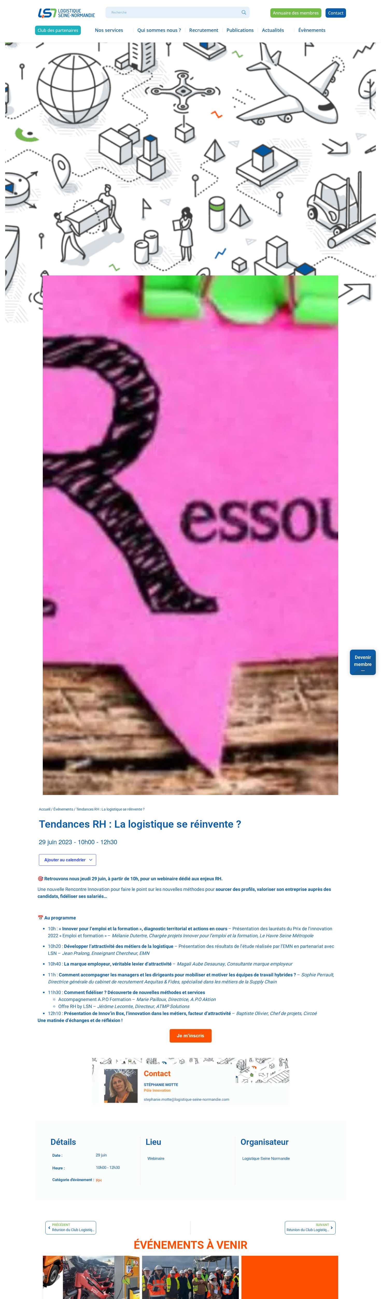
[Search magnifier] (244, 12)
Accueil (44, 809)
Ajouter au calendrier (65, 860)
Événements (63, 809)
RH (99, 1180)
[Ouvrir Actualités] (287, 30)
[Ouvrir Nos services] (126, 30)
